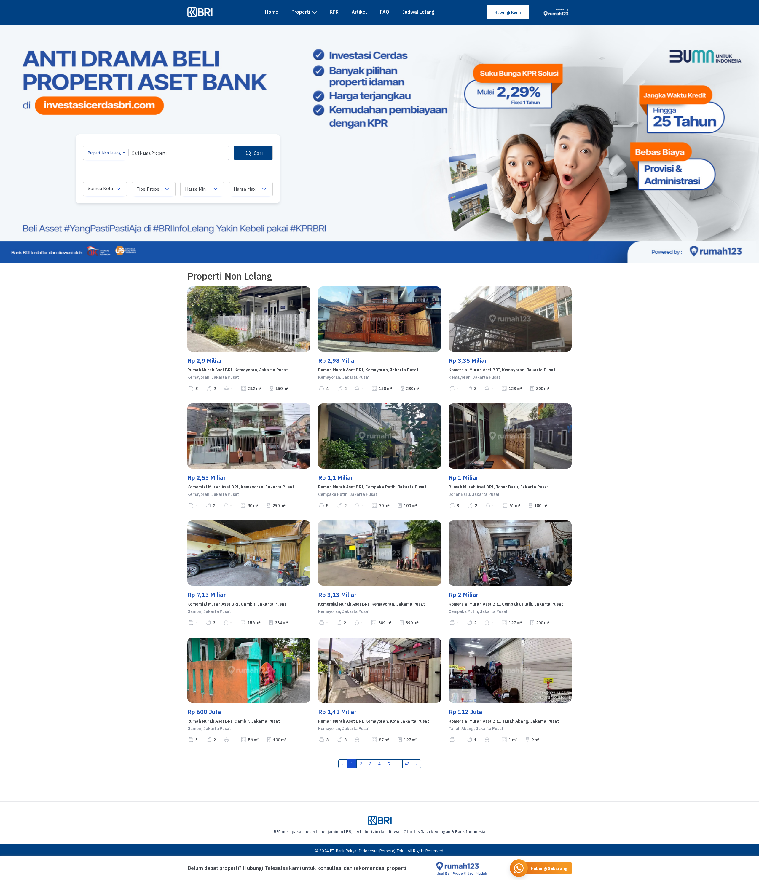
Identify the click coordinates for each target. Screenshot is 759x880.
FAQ (384, 12)
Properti (300, 12)
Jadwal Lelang (418, 12)
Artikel (359, 12)
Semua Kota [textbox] (100, 188)
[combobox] (105, 189)
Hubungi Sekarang (549, 868)
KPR (334, 12)
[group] (379, 144)
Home (271, 12)
